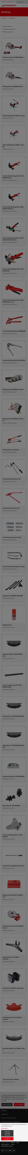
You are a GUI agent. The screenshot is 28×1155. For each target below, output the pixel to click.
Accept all (7, 1138)
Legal (17, 1142)
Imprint (13, 1142)
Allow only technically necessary (7, 1133)
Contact (13, 1144)
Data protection (5, 1144)
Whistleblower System (7, 1146)
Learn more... (4, 1128)
